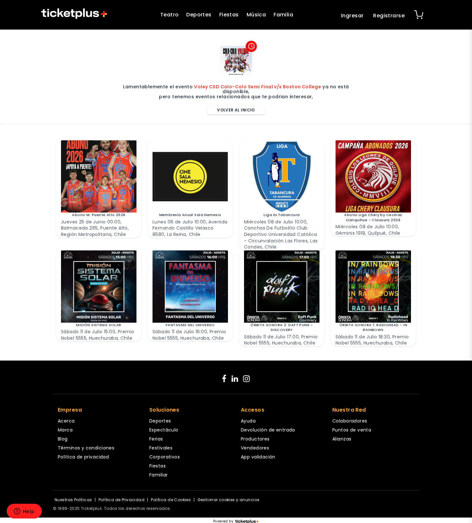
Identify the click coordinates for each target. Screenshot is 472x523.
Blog (63, 439)
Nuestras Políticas (73, 499)
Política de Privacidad (121, 499)
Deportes (198, 14)
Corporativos (164, 457)
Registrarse (389, 15)
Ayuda (248, 421)
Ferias (156, 439)
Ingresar (352, 15)
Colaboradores (349, 421)
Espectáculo (164, 430)
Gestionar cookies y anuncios (228, 499)
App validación (258, 457)
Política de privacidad (83, 457)
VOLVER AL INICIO (236, 110)
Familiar (158, 475)
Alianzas (341, 439)
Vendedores (255, 448)
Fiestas (229, 14)
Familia (283, 14)
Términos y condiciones (86, 448)
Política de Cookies (171, 499)
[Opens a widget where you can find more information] (24, 512)
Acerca (66, 421)
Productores (255, 439)
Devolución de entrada (268, 430)
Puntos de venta (351, 430)
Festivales (160, 448)
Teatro (169, 14)
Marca (65, 430)
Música (256, 14)
